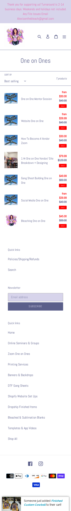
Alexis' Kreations (30, 498)
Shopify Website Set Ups (22, 396)
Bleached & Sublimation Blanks (26, 417)
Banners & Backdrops (20, 375)
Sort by (8, 74)
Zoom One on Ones (19, 354)
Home (11, 332)
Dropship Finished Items (22, 407)
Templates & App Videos (22, 428)
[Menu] (64, 36)
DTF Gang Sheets (18, 386)
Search (12, 270)
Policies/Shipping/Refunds (23, 259)
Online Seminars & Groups (23, 343)
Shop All (12, 439)
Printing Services (18, 364)
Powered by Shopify (48, 498)
